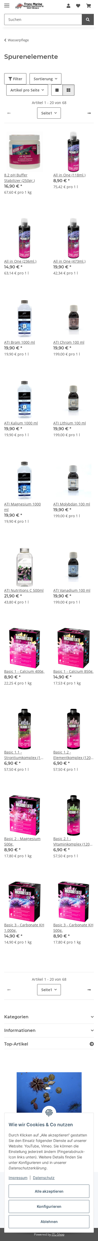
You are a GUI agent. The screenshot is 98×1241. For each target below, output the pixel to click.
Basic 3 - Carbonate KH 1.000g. (24, 927)
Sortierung (43, 78)
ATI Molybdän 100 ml (71, 504)
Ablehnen (49, 1221)
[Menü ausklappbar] (6, 3)
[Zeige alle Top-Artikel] (92, 1044)
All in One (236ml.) (20, 261)
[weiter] (89, 113)
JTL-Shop (58, 1234)
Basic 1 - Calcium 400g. (24, 671)
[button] (68, 6)
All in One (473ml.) (69, 261)
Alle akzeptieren (49, 1191)
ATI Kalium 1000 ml (21, 423)
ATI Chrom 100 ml (68, 342)
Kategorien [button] (16, 1016)
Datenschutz (44, 1177)
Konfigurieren (49, 1206)
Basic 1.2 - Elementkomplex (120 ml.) (72, 755)
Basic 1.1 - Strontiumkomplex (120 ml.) (24, 755)
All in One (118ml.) (69, 175)
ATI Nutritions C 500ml (24, 590)
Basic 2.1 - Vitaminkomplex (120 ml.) (71, 841)
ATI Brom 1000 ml (19, 342)
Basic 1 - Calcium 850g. (73, 671)
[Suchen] (88, 19)
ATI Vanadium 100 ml (71, 590)
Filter (17, 78)
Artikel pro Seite (24, 90)
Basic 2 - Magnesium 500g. (22, 841)
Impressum (18, 1177)
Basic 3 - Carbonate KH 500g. (73, 927)
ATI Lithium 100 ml (69, 423)
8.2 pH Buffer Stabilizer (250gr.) (19, 178)
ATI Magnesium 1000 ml (22, 507)
